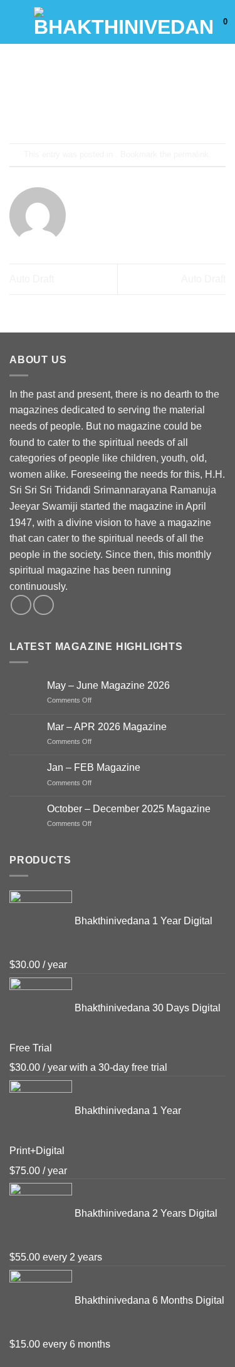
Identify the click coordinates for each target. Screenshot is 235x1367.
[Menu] (16, 21)
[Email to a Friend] (128, 110)
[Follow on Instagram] (43, 605)
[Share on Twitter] (106, 110)
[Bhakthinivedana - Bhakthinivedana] (124, 22)
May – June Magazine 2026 (108, 685)
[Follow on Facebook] (21, 605)
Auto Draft (31, 279)
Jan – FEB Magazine (93, 767)
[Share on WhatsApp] (61, 110)
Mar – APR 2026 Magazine (107, 726)
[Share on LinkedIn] (174, 110)
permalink (191, 154)
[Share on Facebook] (83, 110)
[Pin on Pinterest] (151, 110)
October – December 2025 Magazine (129, 808)
